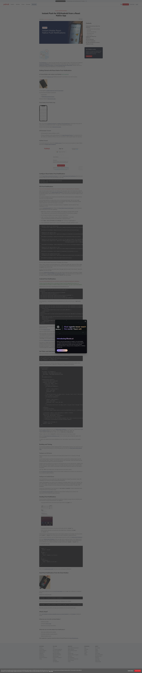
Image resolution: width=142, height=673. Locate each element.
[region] (71, 671)
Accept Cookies (137, 670)
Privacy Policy (51, 671)
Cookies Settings (130, 670)
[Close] (85, 321)
